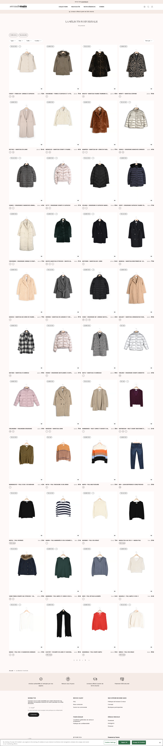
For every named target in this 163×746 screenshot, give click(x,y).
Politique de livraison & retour (117, 701)
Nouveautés (75, 6)
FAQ (74, 701)
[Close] (160, 742)
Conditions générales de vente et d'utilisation (83, 720)
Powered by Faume (114, 737)
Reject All (124, 742)
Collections (63, 6)
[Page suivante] (89, 660)
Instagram (111, 723)
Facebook (111, 720)
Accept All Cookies (139, 742)
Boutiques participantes (115, 707)
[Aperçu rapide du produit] (41, 89)
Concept (110, 704)
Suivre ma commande (80, 707)
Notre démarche (89, 6)
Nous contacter (78, 704)
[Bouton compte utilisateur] (144, 7)
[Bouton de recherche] (148, 7)
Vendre (101, 6)
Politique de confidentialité (81, 723)
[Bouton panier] (152, 7)
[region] (81, 742)
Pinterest (110, 726)
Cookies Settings (110, 742)
